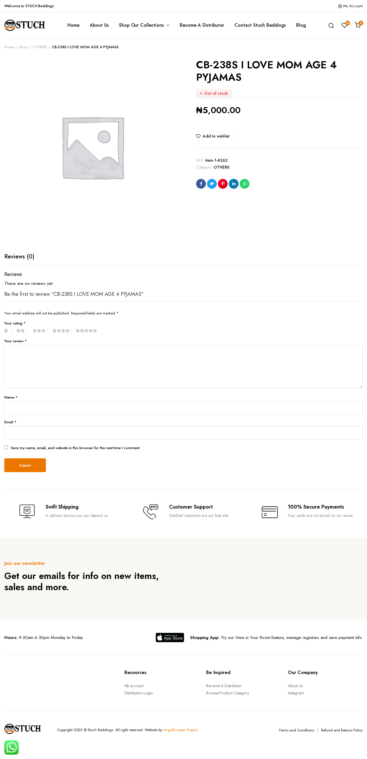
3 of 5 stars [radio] (40, 330)
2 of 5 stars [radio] (22, 330)
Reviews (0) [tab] (19, 256)
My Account (353, 6)
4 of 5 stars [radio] (62, 330)
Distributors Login (138, 693)
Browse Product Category (227, 693)
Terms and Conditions (296, 730)
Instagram (296, 693)
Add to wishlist (216, 136)
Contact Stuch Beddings (260, 25)
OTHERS (40, 47)
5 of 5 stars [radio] (87, 330)
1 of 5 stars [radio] (8, 330)
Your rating (15, 323)
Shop (23, 47)
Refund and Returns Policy (342, 730)
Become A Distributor (202, 25)
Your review (15, 341)
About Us (99, 25)
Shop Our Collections (141, 25)
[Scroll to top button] (354, 746)
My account (134, 686)
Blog (301, 25)
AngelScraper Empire (180, 730)
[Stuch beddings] (27, 25)
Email (10, 422)
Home (73, 25)
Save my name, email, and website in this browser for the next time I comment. (75, 448)
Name (11, 397)
